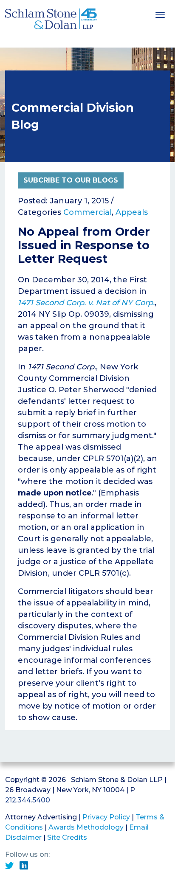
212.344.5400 (27, 800)
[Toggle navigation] (160, 14)
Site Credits (67, 837)
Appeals (132, 212)
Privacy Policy (106, 817)
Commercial (87, 212)
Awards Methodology (86, 827)
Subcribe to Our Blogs (70, 180)
